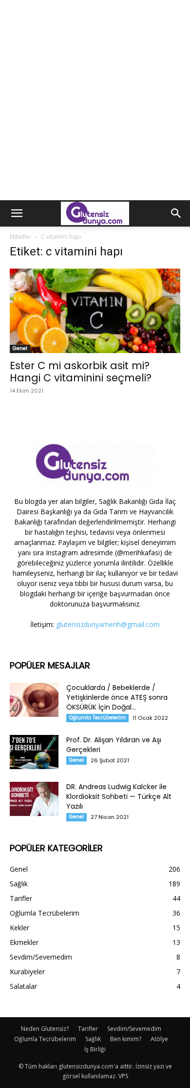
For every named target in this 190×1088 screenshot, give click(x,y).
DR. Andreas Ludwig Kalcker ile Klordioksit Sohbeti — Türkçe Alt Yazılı (118, 796)
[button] (16, 213)
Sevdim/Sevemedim (134, 1029)
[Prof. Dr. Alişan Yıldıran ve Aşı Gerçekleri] (34, 752)
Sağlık (93, 1039)
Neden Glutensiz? (45, 1029)
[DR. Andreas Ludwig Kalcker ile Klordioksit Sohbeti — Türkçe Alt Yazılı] (34, 799)
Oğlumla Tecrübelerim (97, 717)
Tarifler (88, 1029)
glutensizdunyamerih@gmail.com (108, 624)
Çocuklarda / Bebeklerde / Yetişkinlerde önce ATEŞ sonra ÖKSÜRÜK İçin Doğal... (117, 697)
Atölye (159, 1039)
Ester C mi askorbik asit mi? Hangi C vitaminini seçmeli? (81, 371)
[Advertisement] (95, 100)
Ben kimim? (125, 1039)
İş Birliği (95, 1049)
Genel (20, 348)
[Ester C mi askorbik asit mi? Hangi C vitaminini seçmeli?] (95, 311)
